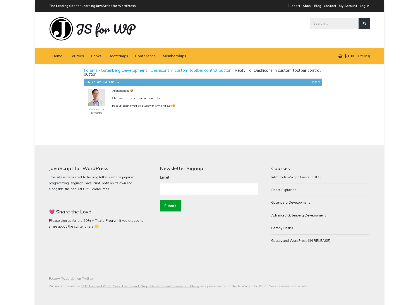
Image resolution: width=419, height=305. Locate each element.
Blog (317, 6)
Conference (145, 56)
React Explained (283, 189)
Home (57, 56)
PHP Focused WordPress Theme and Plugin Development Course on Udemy (140, 286)
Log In (364, 6)
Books (96, 56)
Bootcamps (118, 56)
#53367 (316, 82)
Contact (330, 6)
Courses (76, 56)
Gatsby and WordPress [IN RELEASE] (300, 240)
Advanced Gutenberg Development (298, 215)
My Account (348, 6)
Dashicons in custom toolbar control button (190, 70)
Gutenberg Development (124, 70)
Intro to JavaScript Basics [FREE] (296, 177)
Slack (307, 6)
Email (164, 177)
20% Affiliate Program (100, 220)
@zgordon (68, 278)
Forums (91, 70)
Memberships (174, 56)
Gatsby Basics (282, 228)
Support (293, 6)
